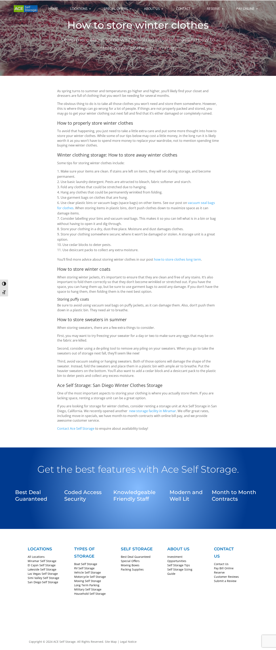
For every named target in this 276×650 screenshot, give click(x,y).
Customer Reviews (226, 577)
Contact (183, 8)
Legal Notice (128, 642)
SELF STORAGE (137, 549)
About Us (152, 8)
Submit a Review (225, 581)
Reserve (213, 8)
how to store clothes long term (177, 259)
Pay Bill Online (224, 568)
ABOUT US (178, 549)
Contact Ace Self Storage (75, 428)
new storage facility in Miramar (152, 411)
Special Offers (116, 8)
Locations (78, 8)
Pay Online (245, 8)
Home (53, 8)
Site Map (111, 642)
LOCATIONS (40, 549)
